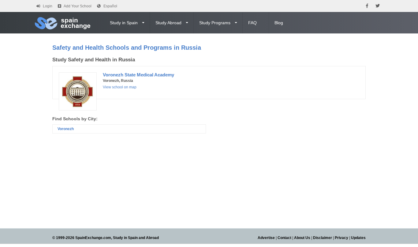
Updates (358, 238)
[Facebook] (367, 6)
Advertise (266, 238)
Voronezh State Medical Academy (138, 74)
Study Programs (214, 22)
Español (110, 6)
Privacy (341, 238)
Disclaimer (322, 238)
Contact (284, 238)
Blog (278, 22)
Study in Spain (124, 22)
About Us (302, 238)
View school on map (119, 87)
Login (47, 6)
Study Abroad (168, 22)
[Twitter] (377, 6)
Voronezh (66, 129)
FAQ (252, 22)
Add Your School (77, 6)
